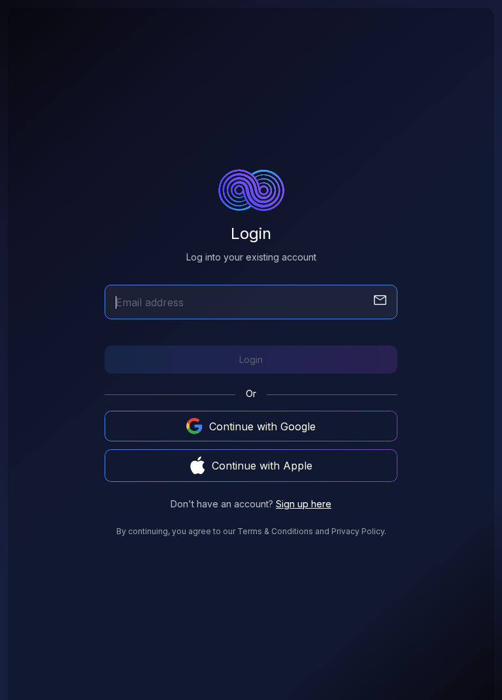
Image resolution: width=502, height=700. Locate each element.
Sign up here (303, 503)
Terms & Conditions (275, 531)
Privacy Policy (357, 531)
